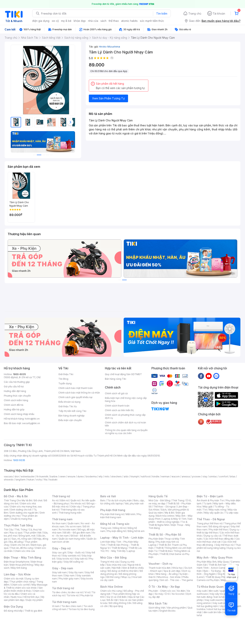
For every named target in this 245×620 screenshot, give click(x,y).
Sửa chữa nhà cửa (116, 564)
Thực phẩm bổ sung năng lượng (219, 546)
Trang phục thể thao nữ (209, 523)
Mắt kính (130, 514)
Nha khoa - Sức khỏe (168, 577)
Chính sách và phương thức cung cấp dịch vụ (125, 416)
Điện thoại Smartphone (16, 561)
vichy (39, 479)
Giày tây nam (76, 572)
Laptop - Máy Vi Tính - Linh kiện (122, 537)
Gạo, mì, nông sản (22, 538)
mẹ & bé (66, 20)
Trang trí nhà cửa (109, 561)
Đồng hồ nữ (119, 528)
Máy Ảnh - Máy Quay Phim (214, 557)
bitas (232, 476)
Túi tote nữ (72, 595)
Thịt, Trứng (21, 529)
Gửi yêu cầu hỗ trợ (14, 386)
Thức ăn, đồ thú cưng (21, 547)
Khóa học (177, 567)
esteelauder (28, 476)
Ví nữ (87, 592)
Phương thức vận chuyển (17, 395)
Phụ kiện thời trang (112, 510)
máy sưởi (202, 590)
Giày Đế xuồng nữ (73, 561)
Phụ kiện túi (86, 595)
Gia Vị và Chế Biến (117, 596)
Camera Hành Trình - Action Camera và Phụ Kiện (218, 567)
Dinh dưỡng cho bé (20, 509)
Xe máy (159, 593)
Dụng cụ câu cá (212, 535)
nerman (165, 476)
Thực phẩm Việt (32, 532)
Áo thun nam (59, 523)
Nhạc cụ (126, 577)
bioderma (91, 476)
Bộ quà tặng (116, 606)
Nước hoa (16, 596)
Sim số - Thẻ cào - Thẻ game (176, 580)
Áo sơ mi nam (73, 526)
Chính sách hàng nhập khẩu (19, 414)
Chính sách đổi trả (13, 404)
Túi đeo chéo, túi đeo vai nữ (67, 592)
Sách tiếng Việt (157, 607)
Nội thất (116, 567)
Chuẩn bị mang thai (21, 518)
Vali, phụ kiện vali (134, 503)
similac (213, 476)
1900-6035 (19, 374)
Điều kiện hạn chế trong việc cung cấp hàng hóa (126, 399)
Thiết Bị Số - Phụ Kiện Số (165, 534)
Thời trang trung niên (70, 512)
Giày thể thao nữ (224, 544)
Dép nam (69, 575)
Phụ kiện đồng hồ (116, 531)
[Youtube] (209, 376)
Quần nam (73, 523)
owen (62, 476)
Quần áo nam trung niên (72, 538)
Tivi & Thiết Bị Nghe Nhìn (168, 523)
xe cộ (55, 20)
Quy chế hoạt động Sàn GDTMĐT (123, 374)
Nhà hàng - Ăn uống (167, 574)
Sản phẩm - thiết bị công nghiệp (170, 520)
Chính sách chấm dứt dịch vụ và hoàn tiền (125, 424)
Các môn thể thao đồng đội (219, 538)
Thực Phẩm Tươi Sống (18, 525)
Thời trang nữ (61, 496)
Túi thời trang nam (64, 602)
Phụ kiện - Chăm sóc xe (162, 590)
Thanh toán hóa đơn (160, 567)
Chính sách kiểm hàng (16, 400)
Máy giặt (207, 506)
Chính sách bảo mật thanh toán (75, 388)
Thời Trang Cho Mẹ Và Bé (18, 500)
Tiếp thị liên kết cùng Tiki (72, 411)
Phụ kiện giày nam (69, 578)
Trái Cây (8, 529)
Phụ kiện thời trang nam (120, 516)
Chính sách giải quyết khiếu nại (75, 397)
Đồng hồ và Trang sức (114, 523)
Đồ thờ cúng (113, 577)
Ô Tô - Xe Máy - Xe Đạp (164, 586)
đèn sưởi (213, 590)
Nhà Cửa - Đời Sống (113, 557)
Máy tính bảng (19, 567)
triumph (135, 476)
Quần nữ (75, 500)
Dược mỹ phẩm (34, 600)
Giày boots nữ (65, 558)
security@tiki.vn (31, 423)
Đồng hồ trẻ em (136, 531)
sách (103, 20)
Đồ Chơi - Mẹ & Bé (16, 496)
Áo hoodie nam (67, 529)
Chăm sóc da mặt (13, 578)
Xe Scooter (178, 593)
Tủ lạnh (207, 503)
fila (45, 479)
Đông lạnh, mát (27, 535)
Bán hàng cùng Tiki (115, 378)
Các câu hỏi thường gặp (17, 381)
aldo (126, 476)
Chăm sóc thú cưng (111, 590)
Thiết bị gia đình (33, 610)
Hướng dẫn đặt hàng (15, 391)
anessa (186, 476)
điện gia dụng (40, 20)
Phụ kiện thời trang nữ (112, 514)
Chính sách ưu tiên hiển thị (119, 410)
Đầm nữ (64, 500)
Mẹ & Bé (169, 512)
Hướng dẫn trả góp (14, 409)
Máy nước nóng (217, 509)
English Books (168, 610)
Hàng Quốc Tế (158, 496)
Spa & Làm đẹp (172, 570)
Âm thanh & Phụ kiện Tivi (210, 500)
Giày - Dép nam (62, 568)
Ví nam (56, 606)
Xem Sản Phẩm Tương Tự (108, 98)
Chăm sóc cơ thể (20, 584)
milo (107, 476)
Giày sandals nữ (71, 555)
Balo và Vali (108, 496)
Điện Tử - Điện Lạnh (210, 496)
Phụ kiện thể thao (218, 529)
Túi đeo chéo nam (71, 606)
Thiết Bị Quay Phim (216, 577)
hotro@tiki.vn (32, 418)
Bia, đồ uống (16, 541)
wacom (176, 476)
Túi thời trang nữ (63, 588)
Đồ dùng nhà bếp (13, 610)
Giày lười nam (59, 572)
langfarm (20, 479)
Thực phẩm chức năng (22, 581)
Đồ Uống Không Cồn (120, 603)
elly (101, 476)
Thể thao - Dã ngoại (164, 506)
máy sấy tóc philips (220, 593)
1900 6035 (19, 460)
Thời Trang (178, 500)
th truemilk (42, 476)
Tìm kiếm (161, 13)
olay (205, 476)
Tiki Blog (63, 378)
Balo (102, 500)
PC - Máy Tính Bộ (115, 551)
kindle (155, 476)
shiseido (9, 479)
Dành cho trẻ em (20, 544)
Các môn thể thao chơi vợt (218, 540)
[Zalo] (216, 376)
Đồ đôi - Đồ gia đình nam (76, 532)
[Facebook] (201, 376)
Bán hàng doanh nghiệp (71, 415)
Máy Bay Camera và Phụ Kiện (217, 579)
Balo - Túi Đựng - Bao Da (217, 570)
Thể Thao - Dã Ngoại (211, 519)
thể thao (114, 20)
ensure (71, 476)
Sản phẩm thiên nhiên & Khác (23, 589)
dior (17, 476)
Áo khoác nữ (78, 503)
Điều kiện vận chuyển (70, 420)
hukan (30, 479)
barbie (53, 476)
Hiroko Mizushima (109, 46)
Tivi (205, 509)
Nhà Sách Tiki (158, 603)
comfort (223, 476)
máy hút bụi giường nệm (217, 605)
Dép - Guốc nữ (76, 552)
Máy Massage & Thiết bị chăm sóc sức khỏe (25, 586)
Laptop (131, 551)
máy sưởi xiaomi (222, 603)
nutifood (145, 476)
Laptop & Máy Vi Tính (174, 518)
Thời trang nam (62, 519)
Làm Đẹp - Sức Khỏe (17, 574)
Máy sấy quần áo (213, 512)
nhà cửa (93, 20)
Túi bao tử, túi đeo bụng (81, 609)
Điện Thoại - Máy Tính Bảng (22, 557)
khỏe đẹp (80, 20)
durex (80, 476)
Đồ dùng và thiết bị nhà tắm (123, 570)
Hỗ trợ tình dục (31, 596)
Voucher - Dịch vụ (160, 563)
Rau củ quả (16, 532)
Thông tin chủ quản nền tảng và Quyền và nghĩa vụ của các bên (126, 432)
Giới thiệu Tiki (65, 374)
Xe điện (181, 590)
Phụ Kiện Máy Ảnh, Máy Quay (213, 561)
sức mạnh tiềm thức (152, 20)
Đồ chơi (38, 500)
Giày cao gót (59, 552)
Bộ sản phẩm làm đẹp (24, 598)
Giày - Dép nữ (61, 548)
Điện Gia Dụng (13, 606)
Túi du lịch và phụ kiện (119, 500)
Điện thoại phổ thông (21, 564)
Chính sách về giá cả (116, 393)
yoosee (196, 476)
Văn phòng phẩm (176, 607)
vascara (8, 476)
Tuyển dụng (65, 383)
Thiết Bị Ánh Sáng (218, 564)
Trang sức (105, 528)
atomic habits (129, 20)
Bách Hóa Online (111, 586)
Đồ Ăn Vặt (112, 600)
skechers (116, 476)
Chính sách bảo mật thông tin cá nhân (79, 392)
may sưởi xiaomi (214, 600)
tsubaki (53, 479)
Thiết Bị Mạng (119, 547)
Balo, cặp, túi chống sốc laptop (122, 502)
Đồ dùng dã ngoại (219, 526)
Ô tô (167, 593)
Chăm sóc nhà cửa (24, 551)
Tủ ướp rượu (231, 512)
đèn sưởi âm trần (212, 612)
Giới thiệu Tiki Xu (67, 406)
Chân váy (75, 506)
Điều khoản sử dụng (69, 401)
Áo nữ (55, 500)
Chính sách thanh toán (117, 405)
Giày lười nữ (80, 558)
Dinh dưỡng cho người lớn (24, 512)
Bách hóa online (165, 515)
